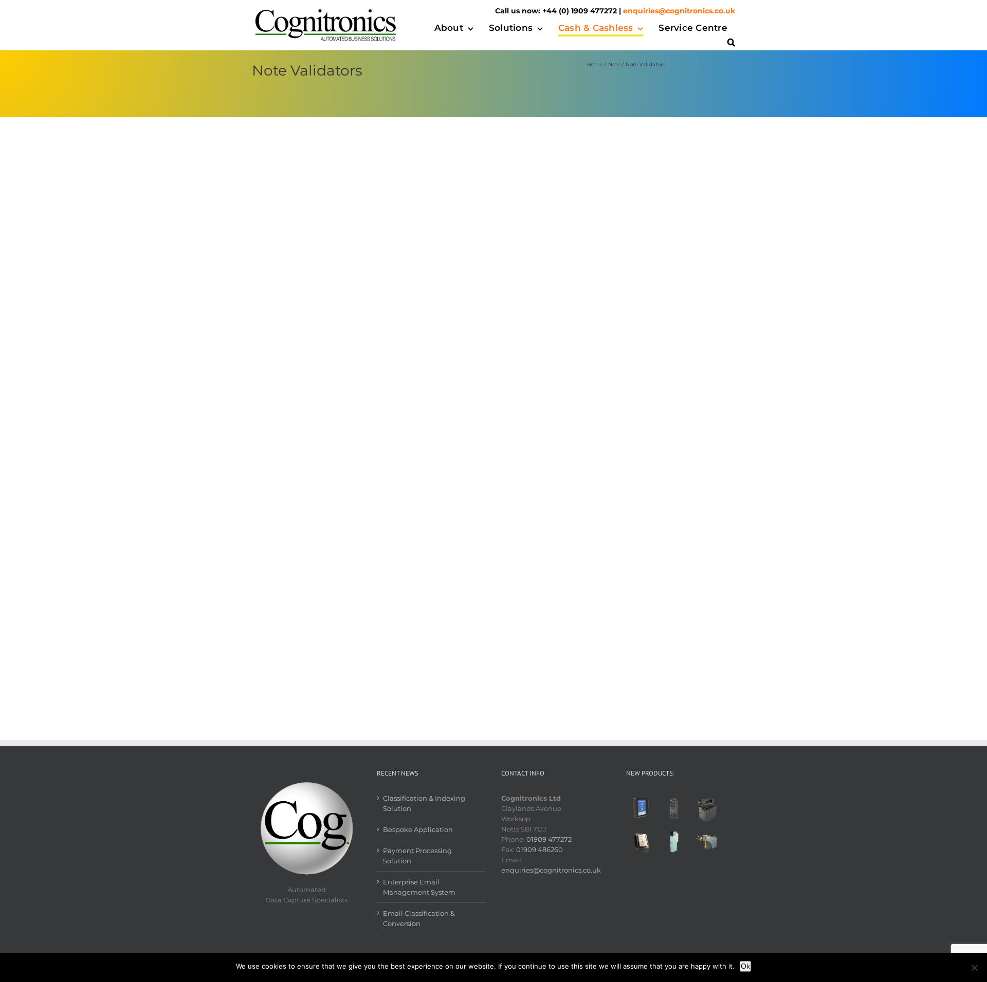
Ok (745, 966)
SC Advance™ (562, 419)
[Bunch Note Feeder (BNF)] (706, 841)
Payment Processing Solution (417, 855)
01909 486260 (539, 849)
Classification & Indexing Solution (424, 803)
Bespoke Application (418, 829)
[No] (974, 967)
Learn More (557, 233)
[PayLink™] (641, 841)
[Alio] (641, 809)
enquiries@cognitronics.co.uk (679, 10)
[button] (731, 43)
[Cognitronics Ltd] (326, 10)
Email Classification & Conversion (419, 918)
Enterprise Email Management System (419, 887)
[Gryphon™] (674, 809)
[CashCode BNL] (674, 841)
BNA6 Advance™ (569, 152)
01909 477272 (549, 839)
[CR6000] (706, 809)
